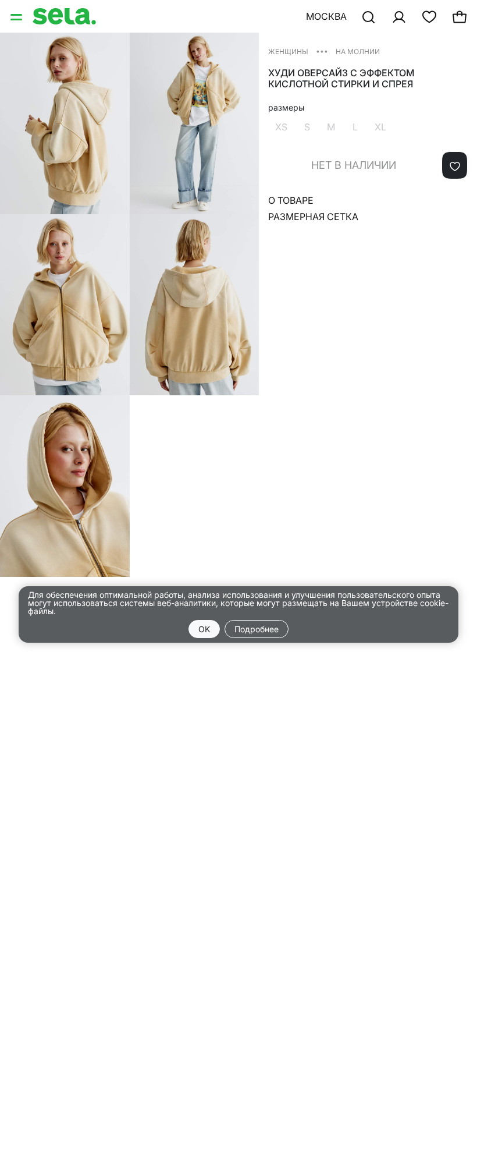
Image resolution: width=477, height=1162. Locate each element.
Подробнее (256, 629)
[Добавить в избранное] (455, 165)
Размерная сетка (313, 216)
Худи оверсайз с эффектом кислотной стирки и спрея (341, 79)
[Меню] (17, 16)
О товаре (291, 200)
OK (204, 629)
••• (322, 51)
